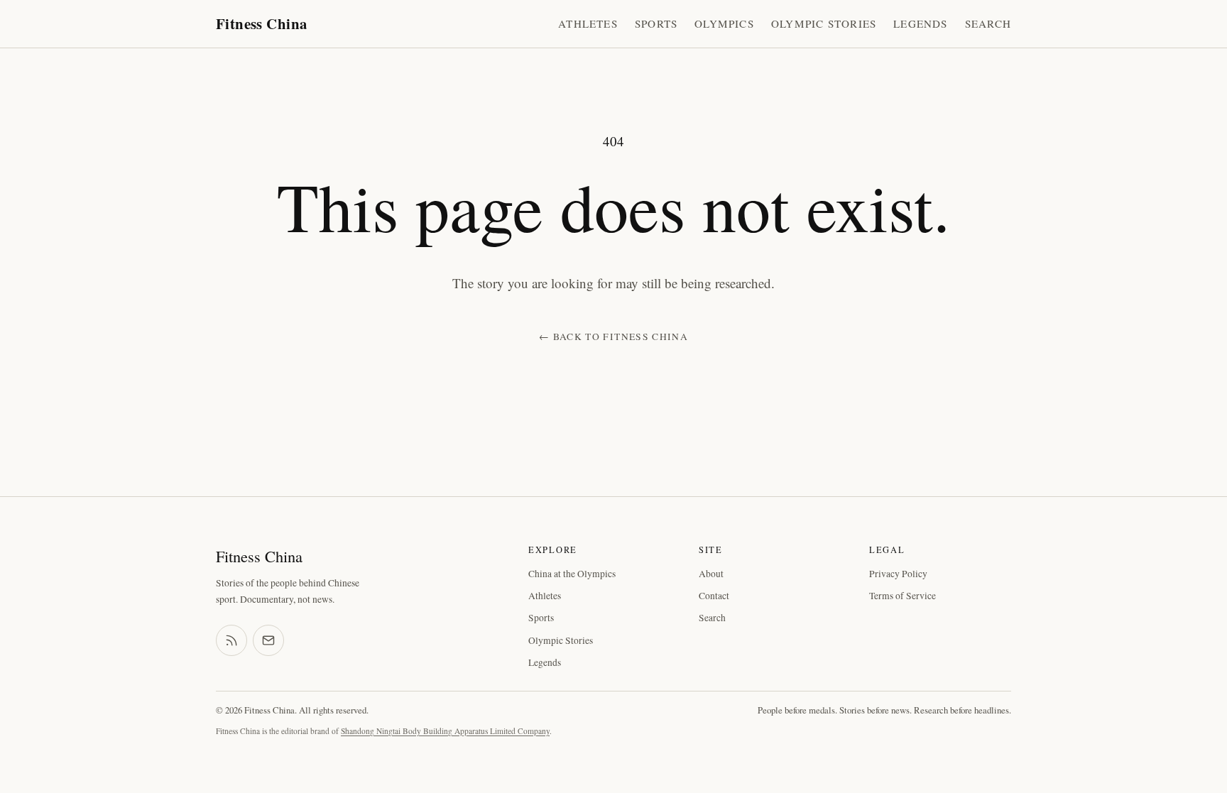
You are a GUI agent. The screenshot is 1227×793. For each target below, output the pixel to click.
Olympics (724, 23)
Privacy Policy (898, 573)
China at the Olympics (572, 573)
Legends (920, 23)
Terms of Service (902, 595)
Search (988, 23)
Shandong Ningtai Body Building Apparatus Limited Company (445, 731)
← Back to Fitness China (613, 336)
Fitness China (261, 23)
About (711, 573)
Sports (656, 23)
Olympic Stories (823, 23)
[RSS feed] (231, 640)
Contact (714, 595)
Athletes (588, 23)
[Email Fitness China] (268, 640)
